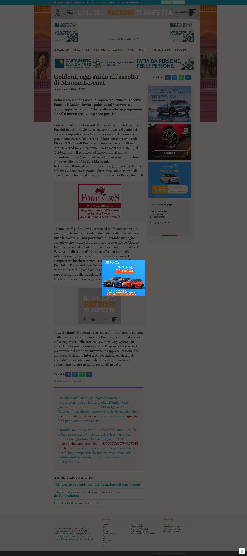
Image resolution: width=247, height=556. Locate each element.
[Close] (145, 260)
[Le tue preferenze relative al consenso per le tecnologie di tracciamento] (242, 551)
